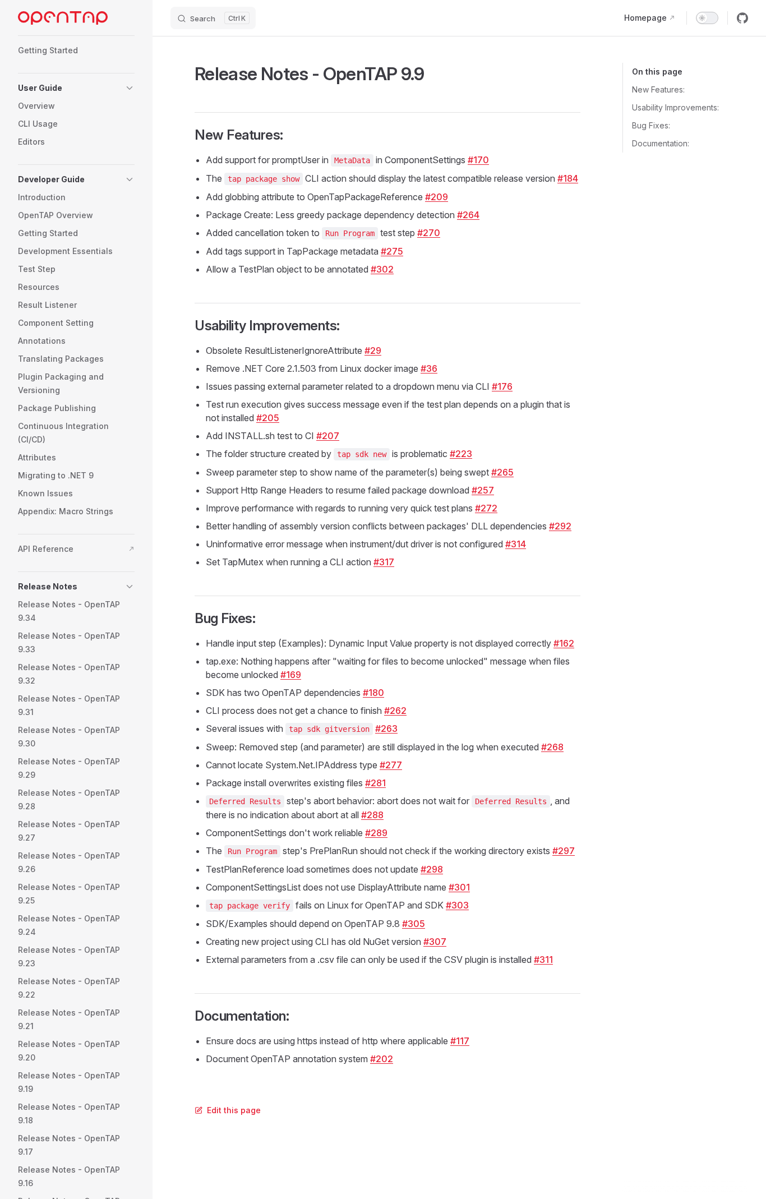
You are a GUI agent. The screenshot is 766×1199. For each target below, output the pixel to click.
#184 (567, 178)
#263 (386, 728)
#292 (560, 526)
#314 (515, 544)
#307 (434, 941)
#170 (478, 159)
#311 (543, 959)
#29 (372, 350)
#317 (383, 562)
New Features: (658, 89)
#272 (486, 508)
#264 (468, 214)
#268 (552, 747)
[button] (76, 88)
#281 (375, 782)
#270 (428, 232)
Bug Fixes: (651, 125)
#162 (563, 643)
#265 (502, 472)
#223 (461, 453)
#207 (327, 435)
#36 (429, 368)
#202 (381, 1058)
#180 (373, 692)
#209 (436, 196)
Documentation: (660, 143)
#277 (391, 765)
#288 (372, 814)
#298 (432, 869)
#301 (459, 887)
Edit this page (234, 1110)
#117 (459, 1040)
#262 (395, 710)
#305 (413, 923)
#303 (457, 905)
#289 (376, 832)
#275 (392, 251)
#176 (502, 386)
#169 (290, 674)
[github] (742, 18)
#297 (563, 850)
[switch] (707, 18)
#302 (382, 269)
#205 (267, 417)
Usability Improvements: (675, 107)
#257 (483, 490)
